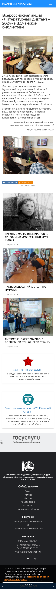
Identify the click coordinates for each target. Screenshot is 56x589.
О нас (28, 491)
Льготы (28, 498)
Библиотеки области (28, 509)
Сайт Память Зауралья (27, 369)
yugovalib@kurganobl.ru (28, 551)
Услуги (28, 495)
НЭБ (28, 525)
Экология (28, 505)
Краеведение (28, 502)
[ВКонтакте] (28, 558)
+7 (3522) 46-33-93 (29, 548)
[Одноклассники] (35, 558)
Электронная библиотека (28, 521)
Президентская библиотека (28, 528)
